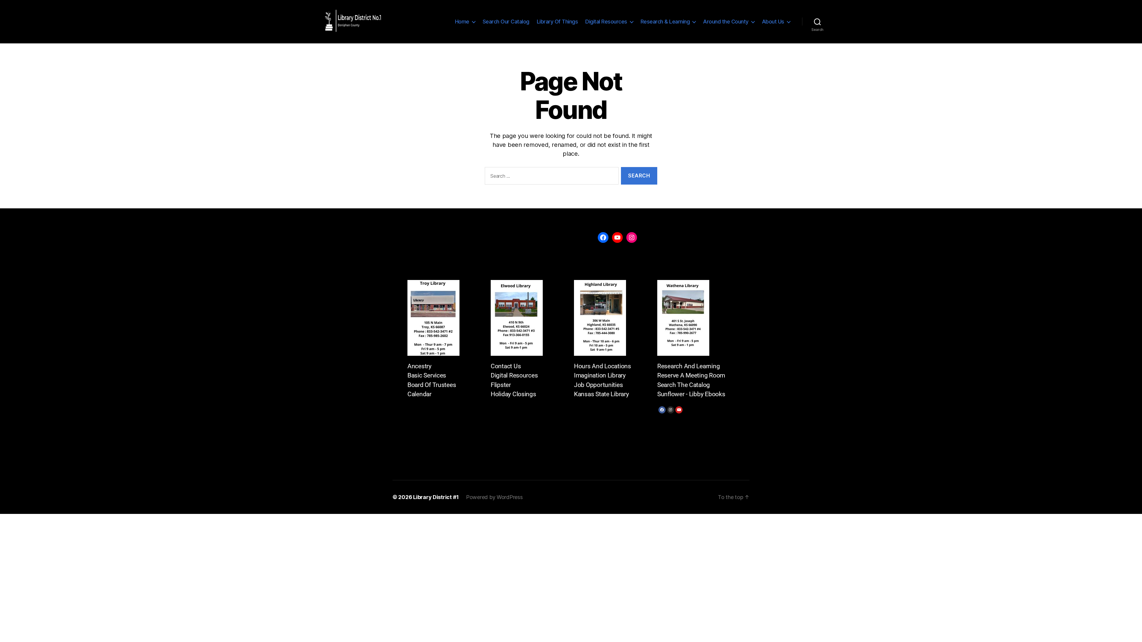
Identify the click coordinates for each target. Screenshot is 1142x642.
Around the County (726, 21)
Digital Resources (606, 21)
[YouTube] (617, 237)
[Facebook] (662, 409)
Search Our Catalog (506, 21)
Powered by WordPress (494, 497)
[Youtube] (679, 409)
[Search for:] (550, 177)
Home (462, 21)
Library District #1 (436, 497)
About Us (773, 21)
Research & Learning (665, 21)
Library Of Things (557, 21)
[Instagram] (670, 409)
